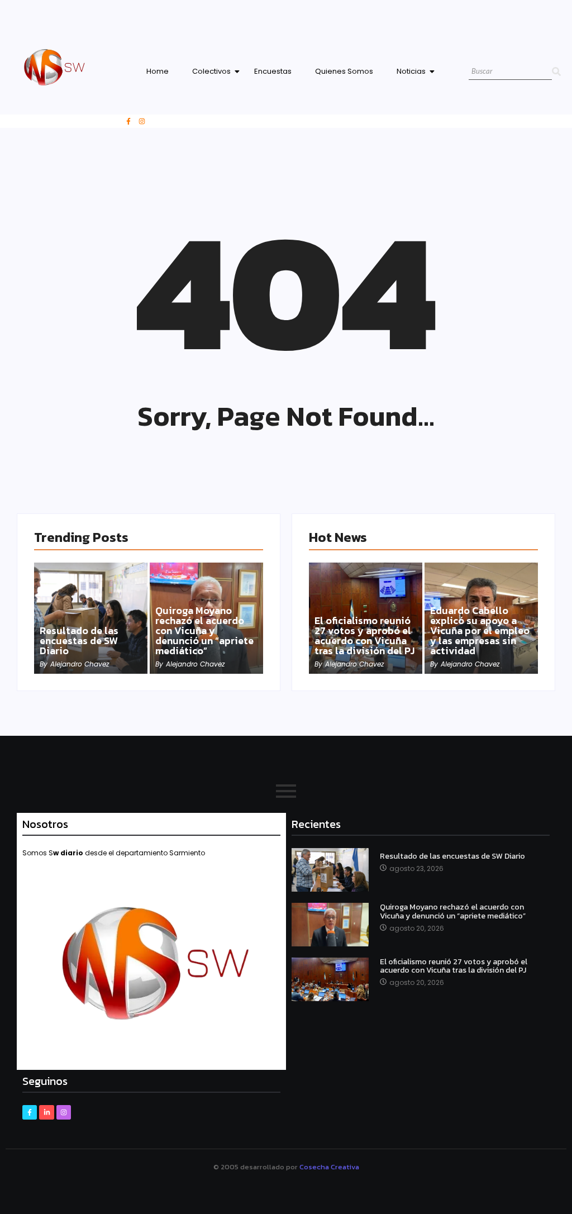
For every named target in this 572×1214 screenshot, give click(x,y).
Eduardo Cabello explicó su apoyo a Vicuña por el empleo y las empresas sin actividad (480, 631)
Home (157, 71)
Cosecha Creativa (329, 1166)
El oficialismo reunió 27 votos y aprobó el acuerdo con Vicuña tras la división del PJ (364, 636)
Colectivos (211, 71)
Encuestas (273, 71)
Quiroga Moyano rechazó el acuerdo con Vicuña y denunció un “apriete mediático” (204, 631)
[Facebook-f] (128, 121)
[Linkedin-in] (46, 1112)
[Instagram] (142, 121)
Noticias (411, 71)
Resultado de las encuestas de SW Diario (79, 641)
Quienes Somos (344, 71)
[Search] (556, 71)
